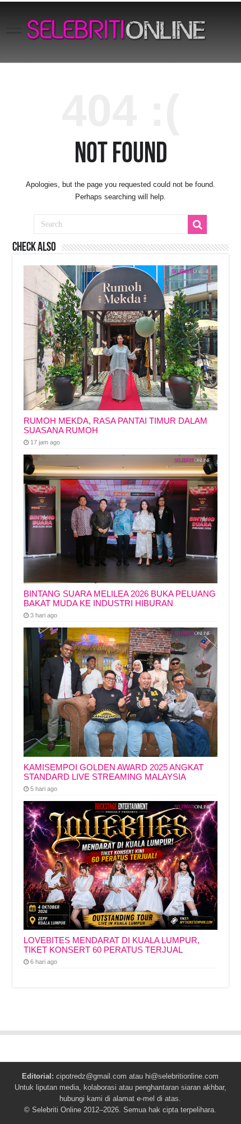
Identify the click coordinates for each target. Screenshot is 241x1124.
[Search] (197, 224)
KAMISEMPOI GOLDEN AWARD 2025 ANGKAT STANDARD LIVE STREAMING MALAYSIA (113, 771)
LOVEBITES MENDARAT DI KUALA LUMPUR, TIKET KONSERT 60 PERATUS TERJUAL (112, 944)
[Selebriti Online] (120, 32)
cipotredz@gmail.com (91, 1076)
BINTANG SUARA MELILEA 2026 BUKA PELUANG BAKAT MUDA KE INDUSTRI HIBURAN (120, 598)
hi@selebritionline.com (182, 1076)
